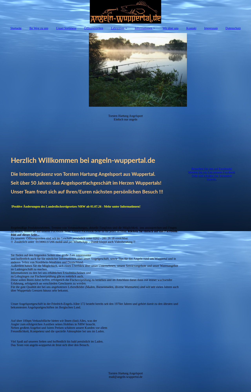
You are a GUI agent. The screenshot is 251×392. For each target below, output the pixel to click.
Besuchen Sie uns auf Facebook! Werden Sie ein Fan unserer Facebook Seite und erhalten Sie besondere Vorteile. (211, 174)
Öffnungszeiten (93, 28)
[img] (125, 12)
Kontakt (191, 28)
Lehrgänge (117, 28)
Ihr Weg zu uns (38, 28)
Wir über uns (170, 28)
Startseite (16, 28)
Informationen (143, 28)
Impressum (211, 28)
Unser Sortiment (66, 28)
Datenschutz (233, 28)
